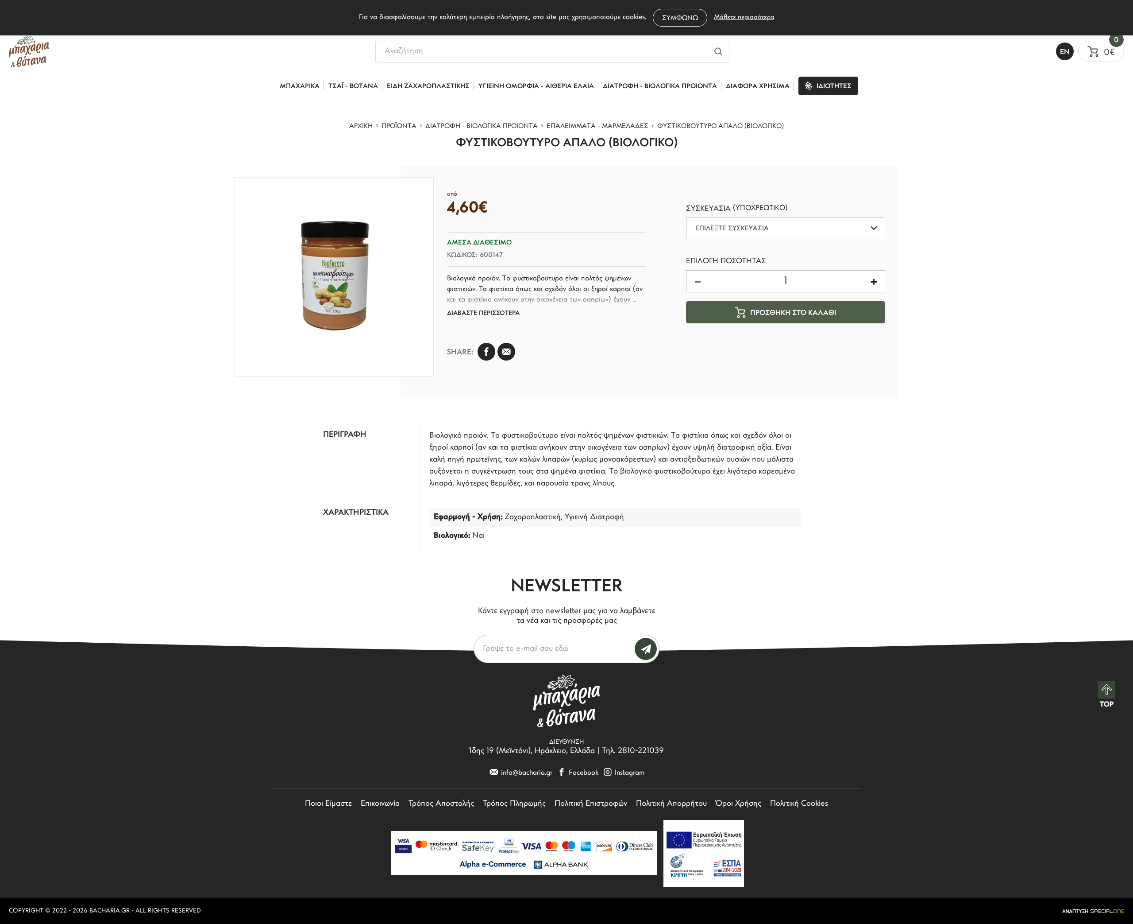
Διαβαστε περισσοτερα (483, 313)
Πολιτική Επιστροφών (591, 804)
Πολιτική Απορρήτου (671, 804)
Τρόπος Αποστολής (441, 804)
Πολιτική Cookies (799, 804)
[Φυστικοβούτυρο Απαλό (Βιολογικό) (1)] (334, 277)
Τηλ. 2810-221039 (633, 751)
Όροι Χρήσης (738, 804)
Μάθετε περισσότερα (744, 17)
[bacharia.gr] (29, 51)
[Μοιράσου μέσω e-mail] (506, 352)
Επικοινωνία (380, 804)
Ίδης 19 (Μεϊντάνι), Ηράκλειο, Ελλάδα (532, 751)
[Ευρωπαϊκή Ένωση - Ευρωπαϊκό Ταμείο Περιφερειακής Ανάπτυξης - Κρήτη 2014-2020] (703, 853)
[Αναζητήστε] (718, 51)
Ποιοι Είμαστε (328, 804)
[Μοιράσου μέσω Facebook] (486, 352)
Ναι (478, 536)
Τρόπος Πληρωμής (514, 804)
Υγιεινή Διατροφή (594, 517)
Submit (646, 649)
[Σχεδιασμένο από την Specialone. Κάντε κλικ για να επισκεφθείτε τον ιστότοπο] (1093, 911)
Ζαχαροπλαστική (533, 517)
